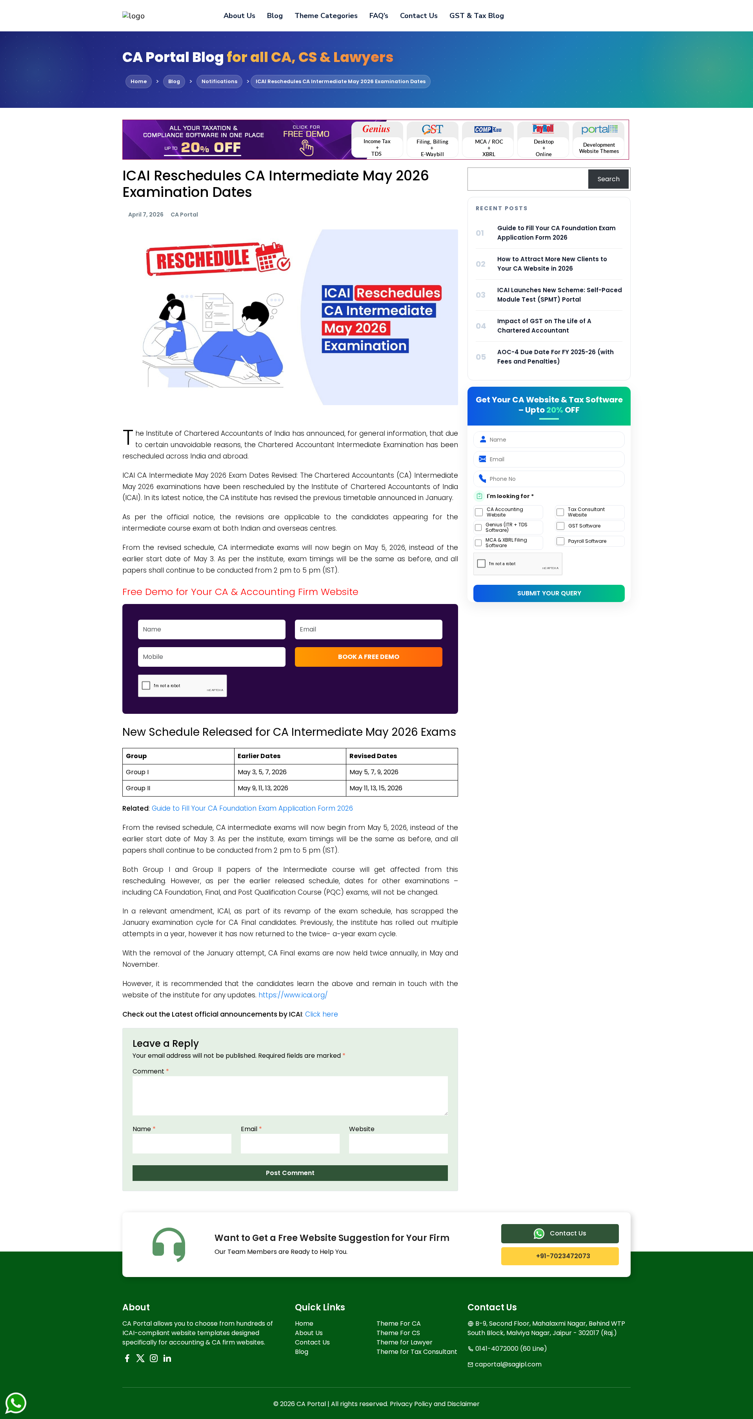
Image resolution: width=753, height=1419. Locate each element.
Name (144, 1128)
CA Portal (184, 214)
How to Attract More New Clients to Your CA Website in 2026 (552, 264)
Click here (321, 1014)
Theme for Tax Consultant (416, 1351)
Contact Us (419, 15)
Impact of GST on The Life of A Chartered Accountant (544, 326)
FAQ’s (378, 15)
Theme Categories (326, 15)
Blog (275, 15)
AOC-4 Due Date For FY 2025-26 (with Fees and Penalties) (555, 357)
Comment (151, 1071)
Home (304, 1323)
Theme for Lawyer (404, 1342)
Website (362, 1128)
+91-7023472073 (562, 1256)
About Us (239, 15)
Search (609, 179)
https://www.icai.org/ (293, 995)
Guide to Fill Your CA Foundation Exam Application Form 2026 (252, 808)
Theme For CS (398, 1332)
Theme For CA (398, 1323)
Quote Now (604, 15)
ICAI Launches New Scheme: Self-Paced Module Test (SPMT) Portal (559, 295)
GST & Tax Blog (476, 15)
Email (251, 1128)
